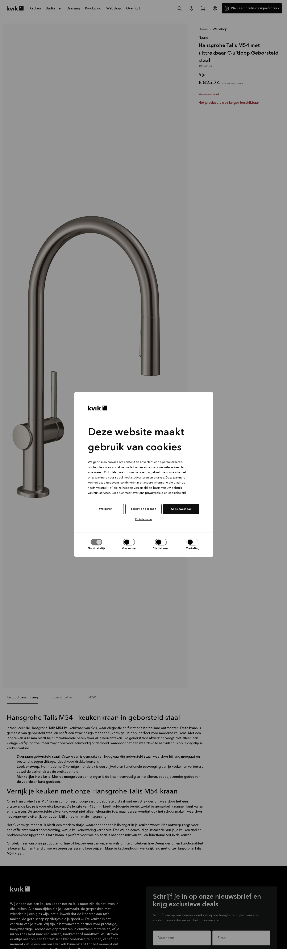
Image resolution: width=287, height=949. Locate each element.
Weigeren (105, 508)
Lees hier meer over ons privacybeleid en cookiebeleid (149, 493)
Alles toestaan (181, 509)
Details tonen (143, 519)
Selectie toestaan (143, 508)
